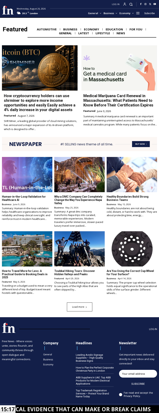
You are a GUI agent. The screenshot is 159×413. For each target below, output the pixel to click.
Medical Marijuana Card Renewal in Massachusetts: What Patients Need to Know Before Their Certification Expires (118, 100)
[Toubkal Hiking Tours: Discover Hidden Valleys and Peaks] (79, 248)
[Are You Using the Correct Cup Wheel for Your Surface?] (132, 248)
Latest (83, 33)
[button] (131, 4)
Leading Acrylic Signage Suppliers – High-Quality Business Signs (89, 357)
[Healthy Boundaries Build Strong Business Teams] (132, 174)
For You (136, 29)
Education (114, 29)
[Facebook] (140, 4)
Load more (78, 306)
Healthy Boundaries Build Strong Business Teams (128, 198)
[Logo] (8, 10)
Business (70, 29)
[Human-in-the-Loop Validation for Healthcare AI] (27, 174)
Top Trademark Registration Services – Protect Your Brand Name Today (92, 393)
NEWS (121, 33)
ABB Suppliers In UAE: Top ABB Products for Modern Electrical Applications (93, 380)
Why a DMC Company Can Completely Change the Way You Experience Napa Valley (78, 200)
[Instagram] (145, 4)
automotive (47, 29)
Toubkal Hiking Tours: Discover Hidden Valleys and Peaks (74, 272)
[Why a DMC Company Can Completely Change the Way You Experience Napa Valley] (79, 174)
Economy (91, 29)
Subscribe (138, 383)
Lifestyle (103, 33)
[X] (150, 4)
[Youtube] (154, 4)
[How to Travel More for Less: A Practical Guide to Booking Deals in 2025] (27, 248)
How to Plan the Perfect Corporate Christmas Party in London (95, 369)
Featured (10, 115)
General (65, 33)
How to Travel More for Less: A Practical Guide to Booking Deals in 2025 (25, 274)
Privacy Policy (132, 396)
